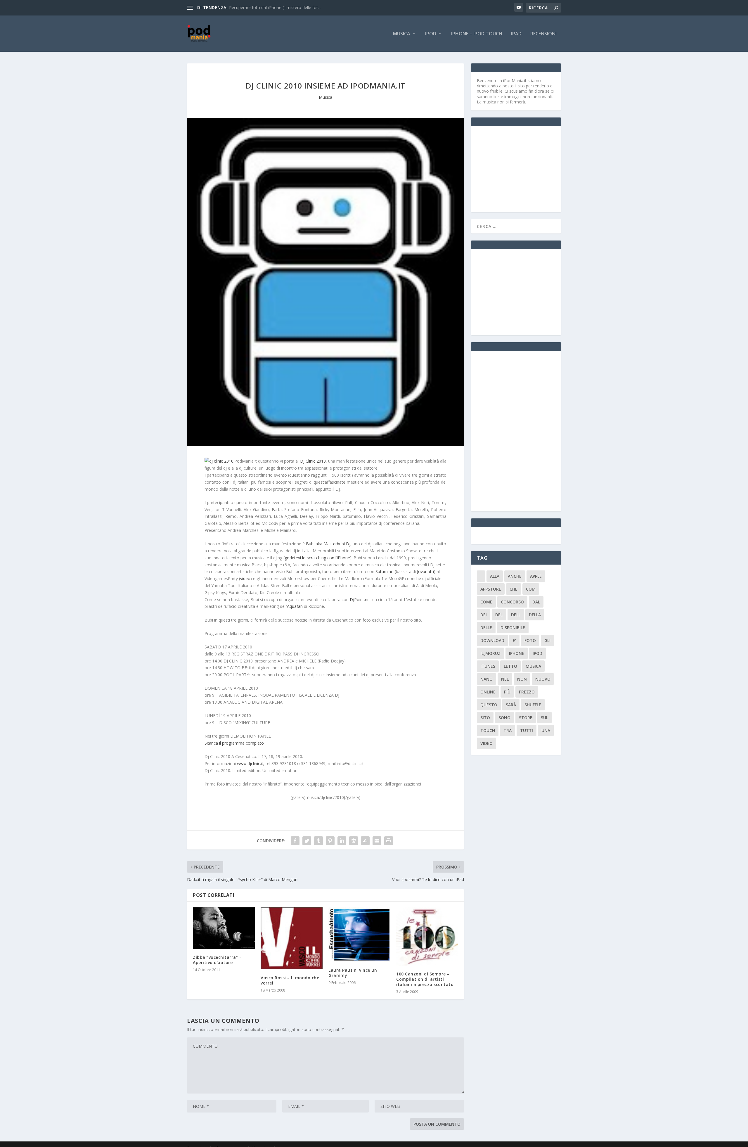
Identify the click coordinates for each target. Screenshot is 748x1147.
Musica (401, 34)
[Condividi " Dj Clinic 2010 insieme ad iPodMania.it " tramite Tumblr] (318, 841)
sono (504, 717)
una (545, 730)
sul (544, 717)
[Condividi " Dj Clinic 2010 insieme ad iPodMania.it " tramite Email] (377, 841)
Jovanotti (425, 571)
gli (547, 640)
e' (514, 640)
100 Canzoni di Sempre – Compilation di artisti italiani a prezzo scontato (424, 979)
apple (536, 576)
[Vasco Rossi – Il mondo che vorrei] (292, 938)
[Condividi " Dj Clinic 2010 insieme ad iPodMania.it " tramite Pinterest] (330, 841)
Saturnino (384, 571)
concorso (512, 602)
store (525, 717)
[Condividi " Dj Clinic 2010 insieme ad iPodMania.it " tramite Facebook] (295, 841)
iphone (516, 653)
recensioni (543, 34)
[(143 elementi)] (481, 576)
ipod (537, 653)
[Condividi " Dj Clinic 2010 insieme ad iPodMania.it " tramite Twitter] (307, 841)
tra (507, 730)
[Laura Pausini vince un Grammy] (359, 934)
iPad (516, 34)
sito (485, 717)
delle (486, 627)
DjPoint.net (360, 599)
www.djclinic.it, (250, 763)
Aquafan (295, 606)
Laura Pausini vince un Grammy (352, 972)
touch (487, 730)
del (499, 614)
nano (486, 679)
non (522, 679)
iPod (430, 34)
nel (505, 679)
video (245, 578)
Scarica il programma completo (234, 743)
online (488, 692)
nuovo (542, 679)
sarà (511, 704)
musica (533, 666)
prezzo (527, 692)
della (535, 614)
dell (515, 614)
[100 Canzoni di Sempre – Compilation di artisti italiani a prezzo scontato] (427, 936)
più (507, 692)
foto (530, 640)
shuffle (532, 704)
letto (510, 666)
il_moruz (490, 653)
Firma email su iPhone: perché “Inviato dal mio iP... (276, 7)
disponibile (513, 627)
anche (515, 576)
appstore (490, 589)
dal (536, 602)
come (486, 602)
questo (488, 704)
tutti (526, 730)
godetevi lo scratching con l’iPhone (317, 557)
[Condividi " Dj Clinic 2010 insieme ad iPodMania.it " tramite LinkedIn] (342, 841)
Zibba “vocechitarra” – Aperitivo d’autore (217, 959)
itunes (487, 666)
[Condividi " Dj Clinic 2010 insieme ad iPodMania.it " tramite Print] (388, 841)
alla (494, 576)
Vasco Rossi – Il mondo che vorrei (290, 980)
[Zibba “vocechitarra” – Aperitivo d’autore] (224, 928)
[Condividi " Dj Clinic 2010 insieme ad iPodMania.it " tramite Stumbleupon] (365, 841)
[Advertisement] (521, 168)
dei (483, 614)
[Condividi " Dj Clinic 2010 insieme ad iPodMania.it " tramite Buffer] (353, 841)
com (531, 589)
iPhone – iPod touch (476, 34)
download (492, 640)
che (513, 589)
